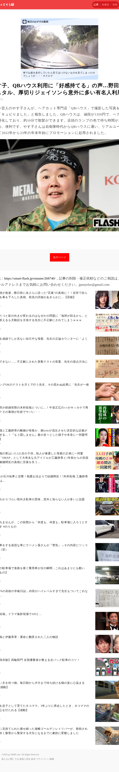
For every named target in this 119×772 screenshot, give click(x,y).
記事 (96, 4)
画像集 (105, 4)
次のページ (59, 257)
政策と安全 (25, 759)
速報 (114, 4)
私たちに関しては (10, 759)
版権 (52, 759)
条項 (33, 759)
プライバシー (42, 759)
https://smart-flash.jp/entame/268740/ (29, 278)
